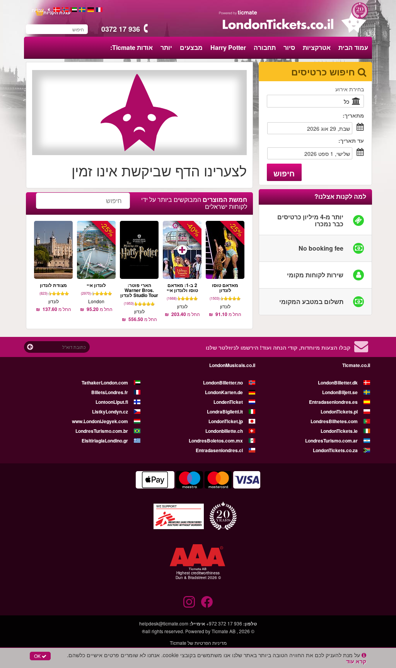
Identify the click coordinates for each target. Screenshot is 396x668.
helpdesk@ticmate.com (163, 623)
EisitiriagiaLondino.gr (105, 440)
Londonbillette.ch (224, 430)
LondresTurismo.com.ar (331, 440)
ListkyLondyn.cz (110, 411)
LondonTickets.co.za (335, 450)
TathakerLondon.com (105, 382)
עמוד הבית (353, 47)
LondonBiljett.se (340, 392)
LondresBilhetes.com (334, 421)
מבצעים (191, 47)
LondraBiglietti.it (225, 411)
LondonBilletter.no (223, 382)
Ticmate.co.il (356, 365)
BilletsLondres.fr (109, 392)
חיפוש (284, 173)
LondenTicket (228, 401)
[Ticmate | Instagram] (189, 602)
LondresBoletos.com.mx (216, 440)
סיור (289, 47)
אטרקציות (317, 47)
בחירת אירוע (349, 89)
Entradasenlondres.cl (219, 450)
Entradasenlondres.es (333, 401)
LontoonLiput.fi (112, 401)
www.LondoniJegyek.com (100, 421)
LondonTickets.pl (339, 411)
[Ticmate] (238, 12)
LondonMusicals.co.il (232, 365)
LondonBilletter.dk (338, 382)
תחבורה (265, 47)
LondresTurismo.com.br (101, 430)
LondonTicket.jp (225, 421)
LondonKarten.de (224, 392)
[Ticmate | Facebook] (207, 602)
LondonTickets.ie (339, 430)
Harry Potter (228, 47)
